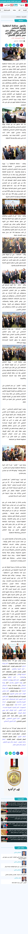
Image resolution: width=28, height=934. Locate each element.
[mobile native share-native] (21, 45)
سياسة (14, 10)
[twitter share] (14, 45)
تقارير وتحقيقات (7, 10)
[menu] (26, 5)
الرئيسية (25, 10)
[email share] (6, 45)
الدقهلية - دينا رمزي (19, 41)
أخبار (19, 10)
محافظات (18, 17)
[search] (1, 5)
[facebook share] (17, 45)
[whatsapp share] (10, 45)
